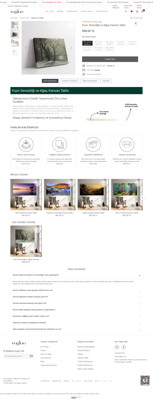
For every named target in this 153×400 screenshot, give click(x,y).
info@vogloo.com (120, 356)
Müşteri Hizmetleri (86, 342)
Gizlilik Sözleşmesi (85, 361)
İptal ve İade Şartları (85, 369)
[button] (49, 11)
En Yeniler (45, 347)
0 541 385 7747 (120, 353)
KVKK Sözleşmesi (85, 365)
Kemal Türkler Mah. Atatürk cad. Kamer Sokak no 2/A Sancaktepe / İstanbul (131, 361)
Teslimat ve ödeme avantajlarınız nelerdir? (29, 323)
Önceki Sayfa (138, 18)
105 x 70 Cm (87, 49)
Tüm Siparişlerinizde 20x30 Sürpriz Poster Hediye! (73, 2)
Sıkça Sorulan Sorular (93, 74)
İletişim (80, 354)
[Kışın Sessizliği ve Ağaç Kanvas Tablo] (26, 241)
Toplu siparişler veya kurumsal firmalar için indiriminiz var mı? (37, 329)
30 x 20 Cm (87, 43)
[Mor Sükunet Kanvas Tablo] (26, 194)
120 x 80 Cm (99, 49)
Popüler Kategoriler (49, 342)
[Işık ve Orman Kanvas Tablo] (127, 194)
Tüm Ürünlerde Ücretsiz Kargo (107, 2)
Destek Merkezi (139, 7)
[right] (143, 197)
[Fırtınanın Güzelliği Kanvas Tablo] (59, 194)
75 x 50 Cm (121, 43)
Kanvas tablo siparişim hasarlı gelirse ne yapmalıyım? (34, 310)
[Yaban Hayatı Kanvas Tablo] (93, 194)
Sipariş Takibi (83, 358)
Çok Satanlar (46, 358)
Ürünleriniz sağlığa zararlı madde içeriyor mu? (31, 316)
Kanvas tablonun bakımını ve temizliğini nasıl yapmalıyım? (36, 275)
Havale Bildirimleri (116, 7)
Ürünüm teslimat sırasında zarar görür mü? (29, 303)
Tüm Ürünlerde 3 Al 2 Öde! (40, 2)
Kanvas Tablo (46, 354)
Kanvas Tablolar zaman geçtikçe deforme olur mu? (33, 290)
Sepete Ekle (110, 59)
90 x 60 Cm (132, 43)
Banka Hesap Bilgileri (86, 347)
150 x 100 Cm (109, 49)
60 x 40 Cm (110, 43)
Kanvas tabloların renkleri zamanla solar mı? (30, 297)
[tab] (50, 81)
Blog (42, 361)
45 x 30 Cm (98, 43)
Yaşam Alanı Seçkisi (128, 7)
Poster (43, 350)
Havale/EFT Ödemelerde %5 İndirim (13, 2)
